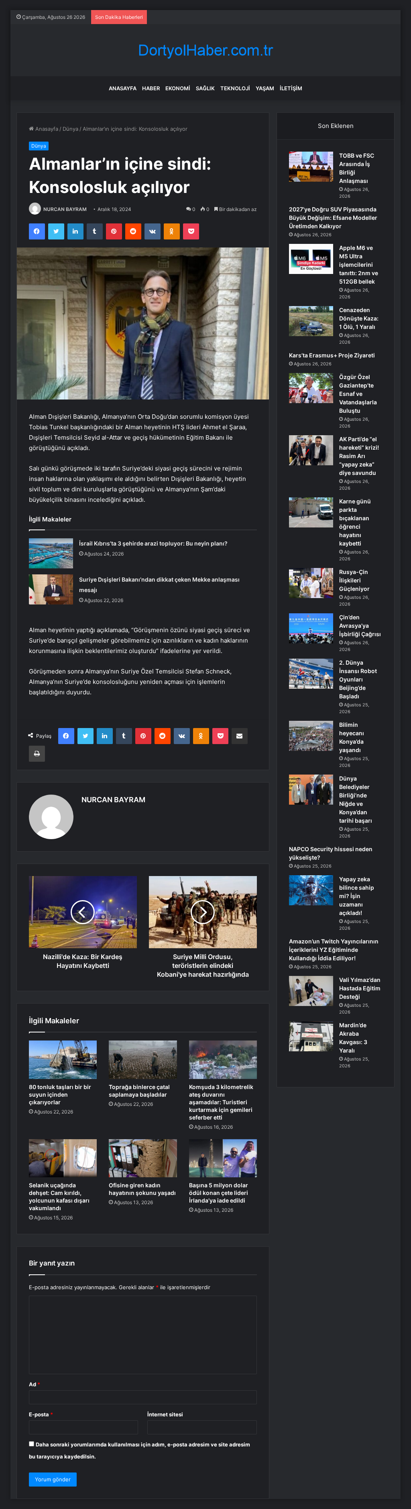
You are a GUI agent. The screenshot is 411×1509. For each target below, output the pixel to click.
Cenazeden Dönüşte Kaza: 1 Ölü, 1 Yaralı (358, 318)
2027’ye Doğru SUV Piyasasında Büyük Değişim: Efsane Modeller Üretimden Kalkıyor (333, 217)
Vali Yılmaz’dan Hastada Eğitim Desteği (359, 988)
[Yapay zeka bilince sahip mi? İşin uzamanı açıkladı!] (311, 890)
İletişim (291, 88)
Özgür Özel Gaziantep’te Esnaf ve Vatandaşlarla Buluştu (358, 393)
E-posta (41, 1414)
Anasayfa (122, 88)
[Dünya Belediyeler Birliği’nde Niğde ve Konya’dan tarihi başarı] (311, 790)
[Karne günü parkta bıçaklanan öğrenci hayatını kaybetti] (311, 512)
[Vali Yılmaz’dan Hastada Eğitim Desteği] (311, 991)
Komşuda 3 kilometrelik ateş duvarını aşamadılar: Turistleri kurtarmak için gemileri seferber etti (221, 1102)
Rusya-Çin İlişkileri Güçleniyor (354, 580)
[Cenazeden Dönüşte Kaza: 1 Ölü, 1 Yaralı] (311, 321)
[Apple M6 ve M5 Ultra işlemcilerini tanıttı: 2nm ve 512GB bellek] (311, 259)
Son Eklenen (336, 126)
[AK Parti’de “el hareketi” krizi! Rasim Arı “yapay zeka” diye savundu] (311, 450)
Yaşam (265, 88)
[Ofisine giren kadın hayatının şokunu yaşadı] (143, 1158)
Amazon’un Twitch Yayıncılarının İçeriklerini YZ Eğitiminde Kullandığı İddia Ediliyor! (333, 949)
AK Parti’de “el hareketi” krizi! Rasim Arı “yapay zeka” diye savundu (359, 456)
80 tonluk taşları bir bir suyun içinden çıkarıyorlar (60, 1094)
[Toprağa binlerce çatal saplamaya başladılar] (143, 1059)
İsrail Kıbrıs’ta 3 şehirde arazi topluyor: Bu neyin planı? (153, 543)
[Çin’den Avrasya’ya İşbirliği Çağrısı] (311, 628)
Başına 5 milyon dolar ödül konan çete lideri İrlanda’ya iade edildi (218, 1193)
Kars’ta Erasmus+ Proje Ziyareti (332, 355)
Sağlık (205, 88)
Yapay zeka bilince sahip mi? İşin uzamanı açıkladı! (356, 896)
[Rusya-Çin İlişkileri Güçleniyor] (311, 583)
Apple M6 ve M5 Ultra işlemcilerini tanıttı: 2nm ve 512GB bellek (358, 264)
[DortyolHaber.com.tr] (205, 50)
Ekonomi (177, 88)
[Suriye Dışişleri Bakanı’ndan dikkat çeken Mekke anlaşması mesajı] (51, 589)
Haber (151, 88)
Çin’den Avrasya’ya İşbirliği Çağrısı (360, 625)
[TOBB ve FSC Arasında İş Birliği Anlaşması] (311, 167)
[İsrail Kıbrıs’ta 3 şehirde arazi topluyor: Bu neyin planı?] (51, 553)
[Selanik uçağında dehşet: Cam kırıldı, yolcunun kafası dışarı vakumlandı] (63, 1158)
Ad (34, 1384)
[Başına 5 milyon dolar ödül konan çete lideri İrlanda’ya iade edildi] (223, 1158)
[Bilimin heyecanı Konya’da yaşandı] (311, 736)
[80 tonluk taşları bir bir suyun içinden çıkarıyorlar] (63, 1059)
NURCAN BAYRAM (65, 209)
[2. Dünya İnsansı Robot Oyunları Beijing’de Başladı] (311, 674)
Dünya (70, 129)
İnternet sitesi (165, 1414)
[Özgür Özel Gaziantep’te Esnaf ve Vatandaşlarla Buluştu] (311, 388)
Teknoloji (235, 88)
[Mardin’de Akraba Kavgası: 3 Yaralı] (311, 1036)
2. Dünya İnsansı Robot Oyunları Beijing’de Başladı (358, 679)
